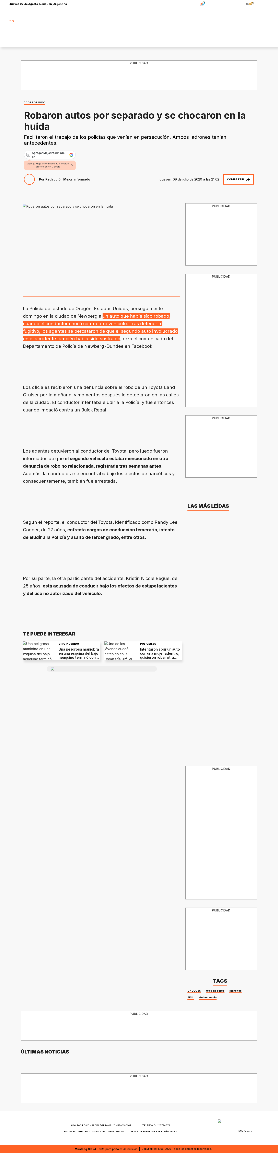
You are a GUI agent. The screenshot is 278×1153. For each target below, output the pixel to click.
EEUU (190, 997)
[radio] (190, 4)
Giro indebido (69, 643)
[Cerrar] (72, 165)
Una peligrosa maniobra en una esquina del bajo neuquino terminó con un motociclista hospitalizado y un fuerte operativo (79, 659)
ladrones (235, 990)
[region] (139, 75)
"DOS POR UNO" (34, 102)
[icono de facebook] (238, 22)
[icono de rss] (265, 22)
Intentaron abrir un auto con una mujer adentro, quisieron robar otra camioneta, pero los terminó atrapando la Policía (160, 659)
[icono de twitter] (247, 22)
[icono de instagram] (256, 22)
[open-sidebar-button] (11, 22)
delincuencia (208, 997)
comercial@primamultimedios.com (101, 1125)
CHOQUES (194, 990)
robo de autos (215, 990)
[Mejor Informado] (139, 22)
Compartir (235, 179)
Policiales (148, 643)
